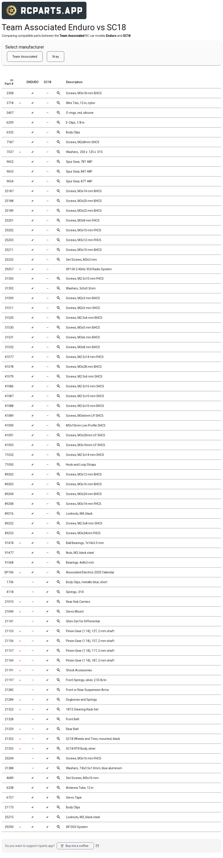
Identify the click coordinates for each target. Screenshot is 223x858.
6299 (10, 122)
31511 (9, 308)
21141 (9, 621)
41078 (9, 366)
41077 (9, 357)
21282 (9, 690)
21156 (9, 641)
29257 (9, 269)
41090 (9, 425)
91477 (9, 552)
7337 (10, 152)
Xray (55, 56)
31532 (9, 347)
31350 (9, 278)
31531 (9, 337)
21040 (9, 611)
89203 (9, 484)
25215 (9, 817)
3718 (10, 103)
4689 (10, 778)
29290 (9, 827)
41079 (9, 376)
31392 (9, 288)
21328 (9, 719)
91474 (9, 543)
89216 (9, 513)
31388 (9, 768)
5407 (10, 112)
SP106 (9, 572)
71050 (9, 464)
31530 (9, 327)
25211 (9, 250)
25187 (9, 191)
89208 (9, 503)
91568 (9, 562)
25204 (9, 758)
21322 (9, 709)
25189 (9, 210)
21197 (9, 680)
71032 (9, 455)
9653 (10, 171)
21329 (9, 729)
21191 (9, 670)
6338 (10, 787)
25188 (9, 201)
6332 (10, 132)
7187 (10, 142)
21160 (9, 660)
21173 (9, 807)
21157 (9, 650)
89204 (9, 494)
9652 (10, 161)
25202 (9, 230)
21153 (9, 631)
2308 (10, 93)
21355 (9, 748)
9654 (10, 181)
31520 (9, 317)
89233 (9, 533)
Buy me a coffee (74, 846)
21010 (9, 601)
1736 (10, 582)
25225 (9, 259)
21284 (9, 699)
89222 (9, 523)
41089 (9, 415)
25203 (9, 240)
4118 (10, 592)
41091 (9, 435)
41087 (9, 396)
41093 (9, 445)
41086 (9, 386)
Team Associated (24, 56)
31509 (9, 298)
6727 (10, 797)
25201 (9, 220)
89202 (9, 474)
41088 (9, 406)
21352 (9, 738)
